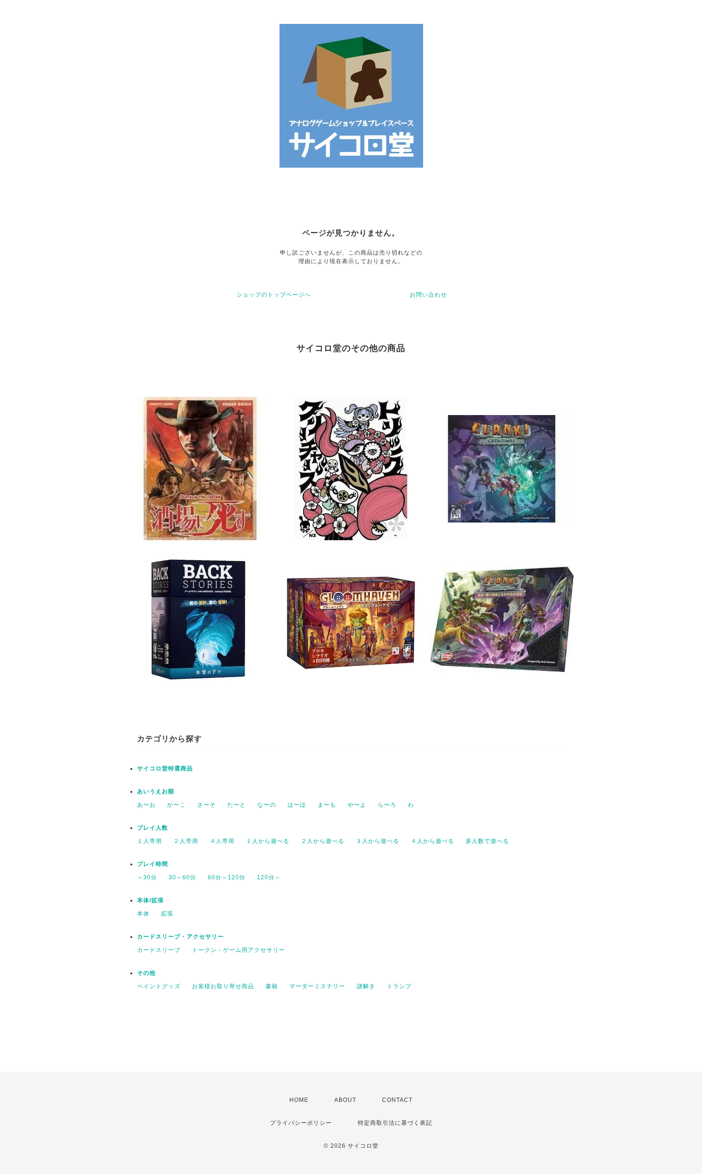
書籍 (272, 986)
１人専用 (149, 841)
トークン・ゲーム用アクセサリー (238, 950)
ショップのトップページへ (273, 294)
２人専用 (185, 841)
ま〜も (327, 804)
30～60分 (182, 877)
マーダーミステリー (317, 986)
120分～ (269, 877)
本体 (143, 913)
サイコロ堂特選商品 (165, 768)
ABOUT (345, 1100)
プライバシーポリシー (301, 1123)
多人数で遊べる (487, 841)
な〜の (266, 804)
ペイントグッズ (159, 986)
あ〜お (146, 804)
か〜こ (176, 804)
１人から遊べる (267, 841)
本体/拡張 (150, 900)
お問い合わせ (428, 294)
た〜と (236, 804)
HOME (298, 1100)
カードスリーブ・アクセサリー (180, 936)
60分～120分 (226, 877)
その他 (146, 973)
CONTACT (397, 1100)
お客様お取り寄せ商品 (223, 986)
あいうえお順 (155, 791)
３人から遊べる (377, 841)
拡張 (167, 913)
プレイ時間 (152, 864)
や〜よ (357, 804)
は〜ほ (296, 804)
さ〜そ (206, 804)
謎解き (366, 986)
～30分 (147, 877)
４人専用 (222, 841)
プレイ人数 (152, 827)
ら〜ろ (387, 804)
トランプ (399, 986)
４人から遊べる (432, 841)
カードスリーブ (159, 950)
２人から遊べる (322, 841)
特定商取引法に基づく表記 (395, 1123)
